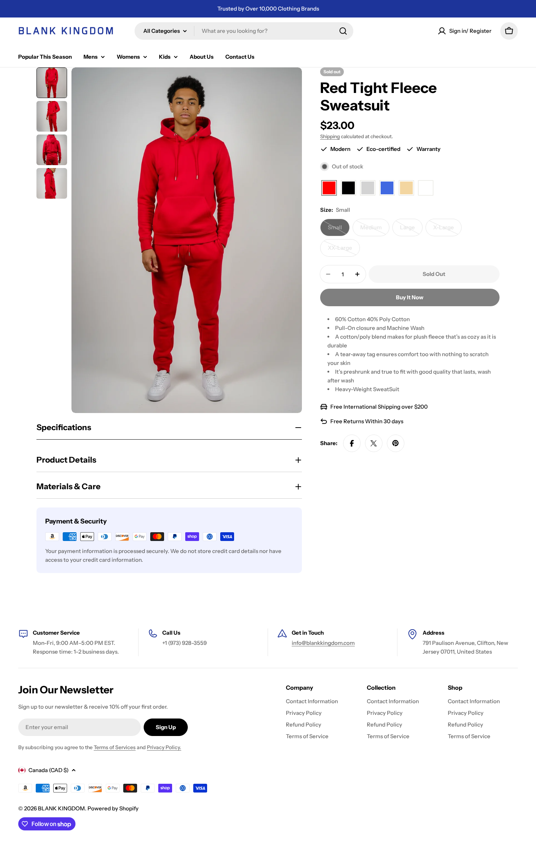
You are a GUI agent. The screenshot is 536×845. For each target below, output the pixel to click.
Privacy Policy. (164, 747)
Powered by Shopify (113, 808)
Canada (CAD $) (48, 770)
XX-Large (344, 250)
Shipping (330, 136)
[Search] (343, 31)
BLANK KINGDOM (61, 808)
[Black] (348, 188)
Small (339, 230)
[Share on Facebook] (352, 443)
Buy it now (409, 297)
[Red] (329, 188)
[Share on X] (373, 443)
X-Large (447, 230)
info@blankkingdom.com (323, 642)
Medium (374, 230)
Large (411, 230)
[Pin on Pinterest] (395, 443)
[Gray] (368, 188)
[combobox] (244, 31)
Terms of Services (115, 747)
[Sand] (406, 188)
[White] (426, 188)
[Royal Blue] (387, 188)
